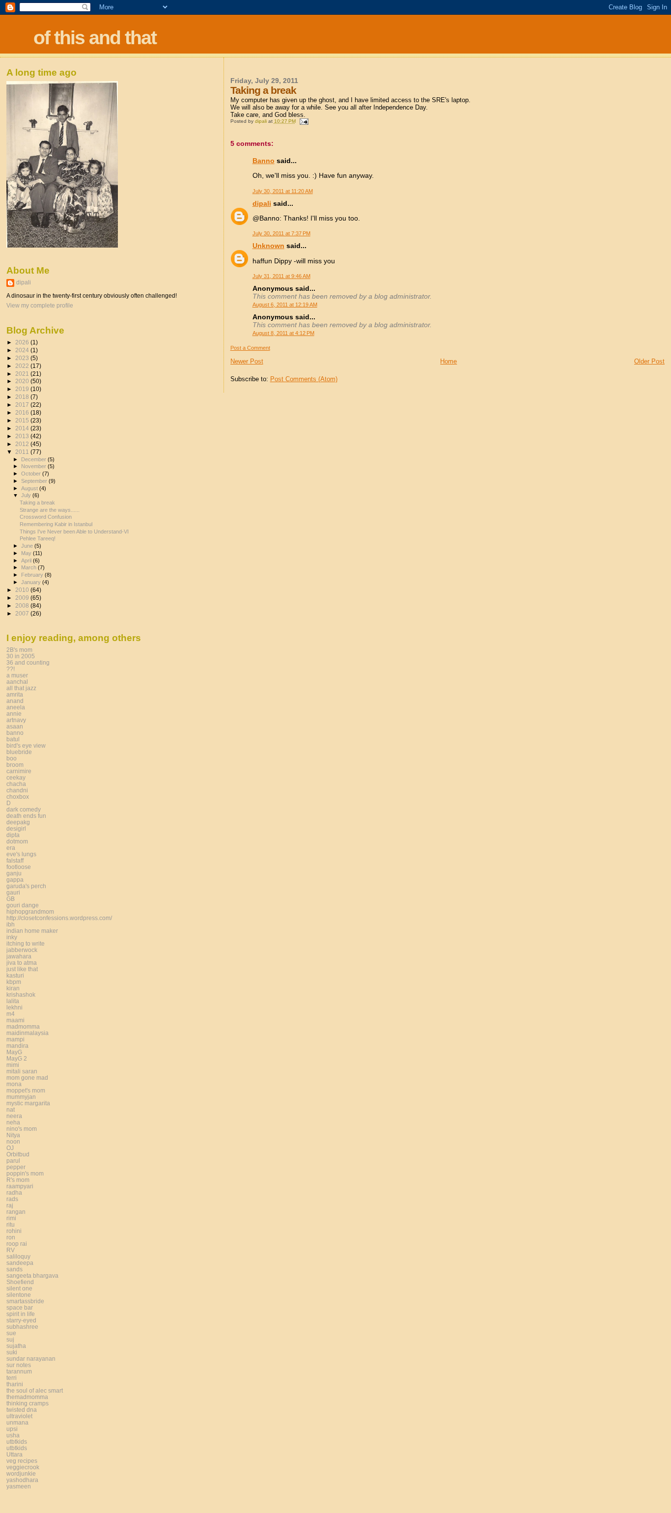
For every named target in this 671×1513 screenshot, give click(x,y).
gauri (13, 892)
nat (10, 1109)
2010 (22, 590)
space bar (19, 1307)
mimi (12, 1065)
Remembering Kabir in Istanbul (56, 524)
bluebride (19, 752)
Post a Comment (250, 348)
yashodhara (22, 1480)
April (27, 560)
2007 (22, 613)
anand (15, 701)
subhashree (22, 1326)
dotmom (17, 841)
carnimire (18, 771)
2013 (22, 436)
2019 (22, 389)
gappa (15, 879)
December (34, 459)
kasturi (15, 975)
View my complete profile (39, 305)
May (27, 553)
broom (15, 764)
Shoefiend (20, 1282)
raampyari (19, 1186)
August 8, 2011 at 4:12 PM (283, 333)
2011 (22, 451)
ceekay (16, 777)
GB (10, 899)
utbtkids (16, 1441)
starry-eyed (21, 1320)
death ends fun (26, 816)
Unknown (268, 246)
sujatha (16, 1346)
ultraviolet (19, 1416)
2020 (22, 381)
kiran (13, 988)
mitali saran (21, 1071)
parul (13, 1160)
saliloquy (18, 1256)
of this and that (94, 37)
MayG (14, 1052)
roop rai (16, 1243)
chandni (17, 790)
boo (11, 758)
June (27, 546)
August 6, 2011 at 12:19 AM (284, 305)
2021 (22, 373)
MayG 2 (16, 1058)
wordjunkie (21, 1473)
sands (14, 1269)
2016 (22, 412)
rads (12, 1199)
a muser (17, 675)
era (10, 847)
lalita (12, 1001)
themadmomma (27, 1397)
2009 (22, 597)
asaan (14, 726)
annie (14, 713)
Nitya (13, 1135)
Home (448, 361)
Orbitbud (17, 1154)
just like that (22, 969)
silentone (18, 1294)
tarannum (19, 1371)
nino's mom (21, 1128)
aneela (15, 707)
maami (15, 1020)
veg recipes (21, 1460)
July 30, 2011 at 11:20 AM (282, 191)
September (35, 481)
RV (10, 1250)
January (31, 582)
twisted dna (21, 1409)
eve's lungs (21, 854)
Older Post (649, 361)
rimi (11, 1218)
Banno (263, 161)
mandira (17, 1045)
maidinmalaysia (27, 1033)
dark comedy (23, 809)
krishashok (20, 994)
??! (10, 669)
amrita (14, 694)
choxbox (17, 796)
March (29, 567)
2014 (22, 428)
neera (14, 1116)
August (30, 488)
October (31, 473)
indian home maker (32, 930)
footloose (18, 867)
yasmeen (18, 1486)
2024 (22, 350)
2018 (22, 396)
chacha (16, 784)
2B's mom (19, 649)
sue (11, 1333)
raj (9, 1205)
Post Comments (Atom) (303, 379)
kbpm (13, 982)
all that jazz (21, 688)
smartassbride (25, 1301)
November (34, 466)
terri (11, 1377)
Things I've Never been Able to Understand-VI (74, 531)
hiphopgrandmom (30, 911)
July (26, 495)
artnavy (16, 720)
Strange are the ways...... (50, 510)
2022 (22, 366)
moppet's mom (25, 1090)
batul (13, 739)
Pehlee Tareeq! (38, 538)
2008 (22, 605)
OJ (10, 1148)
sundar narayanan (31, 1358)
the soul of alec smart (34, 1390)
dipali (261, 203)
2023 (22, 358)
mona (14, 1084)
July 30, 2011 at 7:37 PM (281, 233)
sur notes (18, 1365)
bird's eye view (26, 745)
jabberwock (21, 950)
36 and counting (28, 662)
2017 (22, 404)
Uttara (14, 1454)
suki (11, 1352)
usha (13, 1435)
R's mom (17, 1180)
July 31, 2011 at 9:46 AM (281, 276)
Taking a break (37, 502)
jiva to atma (21, 962)
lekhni (14, 1007)
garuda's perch (26, 886)
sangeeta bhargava (32, 1275)
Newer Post (246, 361)
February (33, 575)
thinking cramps (27, 1403)
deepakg (18, 822)
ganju (14, 873)
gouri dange (22, 905)
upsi (12, 1429)
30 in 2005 (20, 656)
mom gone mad (27, 1077)
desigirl (16, 828)
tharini (14, 1384)
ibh (10, 924)
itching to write (25, 943)
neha (13, 1122)
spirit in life (20, 1314)
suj (10, 1339)
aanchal (17, 681)
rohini (14, 1231)
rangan (16, 1211)
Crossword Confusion (46, 517)
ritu (10, 1224)
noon (13, 1141)
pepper (16, 1167)
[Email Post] (303, 121)
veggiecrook (22, 1467)
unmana (17, 1422)
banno (15, 732)
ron (10, 1237)
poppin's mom (25, 1173)
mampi (15, 1039)
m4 (10, 1013)
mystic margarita (28, 1103)
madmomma (23, 1026)
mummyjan (21, 1096)
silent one (19, 1288)
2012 (22, 444)
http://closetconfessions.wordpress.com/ (59, 918)
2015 (22, 420)
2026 (22, 342)
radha (14, 1192)
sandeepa (19, 1263)
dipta (13, 835)
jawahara (18, 956)
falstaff (15, 860)
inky (11, 937)
